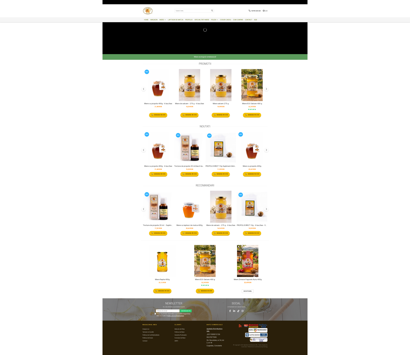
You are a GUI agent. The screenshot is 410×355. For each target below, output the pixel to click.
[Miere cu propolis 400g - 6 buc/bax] (158, 85)
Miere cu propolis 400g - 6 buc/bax (158, 103)
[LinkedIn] (234, 311)
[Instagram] (242, 311)
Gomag (265, 347)
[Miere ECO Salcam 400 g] (252, 85)
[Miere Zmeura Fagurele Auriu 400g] (248, 261)
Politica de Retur (179, 332)
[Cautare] (212, 10)
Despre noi (146, 329)
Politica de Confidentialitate (175, 316)
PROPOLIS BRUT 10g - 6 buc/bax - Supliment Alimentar (252, 225)
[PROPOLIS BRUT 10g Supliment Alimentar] (221, 147)
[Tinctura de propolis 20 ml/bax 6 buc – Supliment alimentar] (189, 147)
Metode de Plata (180, 329)
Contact (145, 341)
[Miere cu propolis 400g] (252, 148)
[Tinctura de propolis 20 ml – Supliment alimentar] (158, 207)
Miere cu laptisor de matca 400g (189, 225)
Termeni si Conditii (148, 332)
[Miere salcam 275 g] (221, 85)
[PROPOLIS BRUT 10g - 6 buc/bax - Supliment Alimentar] (252, 206)
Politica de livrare (148, 338)
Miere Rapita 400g (162, 279)
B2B (255, 20)
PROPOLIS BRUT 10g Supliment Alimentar (221, 166)
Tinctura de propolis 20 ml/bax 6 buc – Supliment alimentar (189, 166)
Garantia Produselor (181, 335)
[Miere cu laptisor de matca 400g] (189, 207)
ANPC (176, 341)
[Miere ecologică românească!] (205, 30)
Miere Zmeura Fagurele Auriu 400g (248, 279)
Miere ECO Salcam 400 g (252, 103)
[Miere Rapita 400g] (162, 261)
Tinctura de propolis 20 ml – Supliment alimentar (158, 225)
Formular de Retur (180, 338)
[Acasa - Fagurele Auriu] (156, 11)
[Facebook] (230, 311)
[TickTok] (238, 311)
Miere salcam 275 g (221, 103)
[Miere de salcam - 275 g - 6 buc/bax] (189, 85)
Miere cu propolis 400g (252, 166)
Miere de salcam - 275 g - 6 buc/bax (189, 103)
